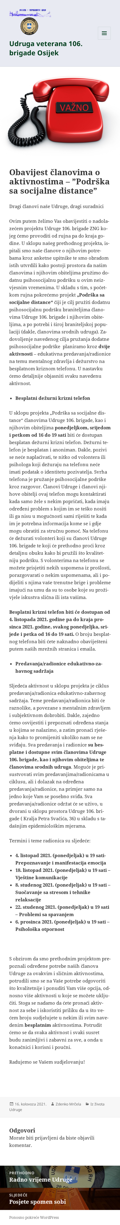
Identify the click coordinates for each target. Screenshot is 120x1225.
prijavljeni (46, 1138)
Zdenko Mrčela (68, 1104)
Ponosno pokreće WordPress (34, 1217)
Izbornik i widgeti (104, 39)
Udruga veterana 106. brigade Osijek (45, 48)
